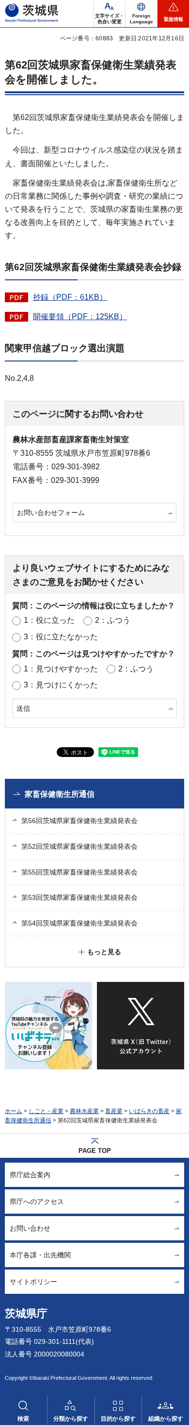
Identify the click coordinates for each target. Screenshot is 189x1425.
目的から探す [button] (118, 1418)
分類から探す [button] (70, 1418)
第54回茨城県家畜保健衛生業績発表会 (79, 923)
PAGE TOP (95, 1150)
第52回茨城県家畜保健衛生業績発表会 (79, 846)
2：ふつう (112, 620)
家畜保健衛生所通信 (59, 794)
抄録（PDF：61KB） (70, 297)
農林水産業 (84, 1111)
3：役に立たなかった (61, 637)
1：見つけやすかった (61, 669)
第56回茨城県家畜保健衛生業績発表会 (79, 820)
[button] (141, 13)
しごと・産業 (46, 1111)
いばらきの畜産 (149, 1111)
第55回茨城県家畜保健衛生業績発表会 (79, 872)
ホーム (13, 1111)
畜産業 (114, 1111)
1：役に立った (49, 620)
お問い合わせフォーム (51, 512)
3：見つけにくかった (61, 685)
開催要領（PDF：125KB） (80, 316)
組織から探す (165, 1418)
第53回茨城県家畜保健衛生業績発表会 (79, 897)
